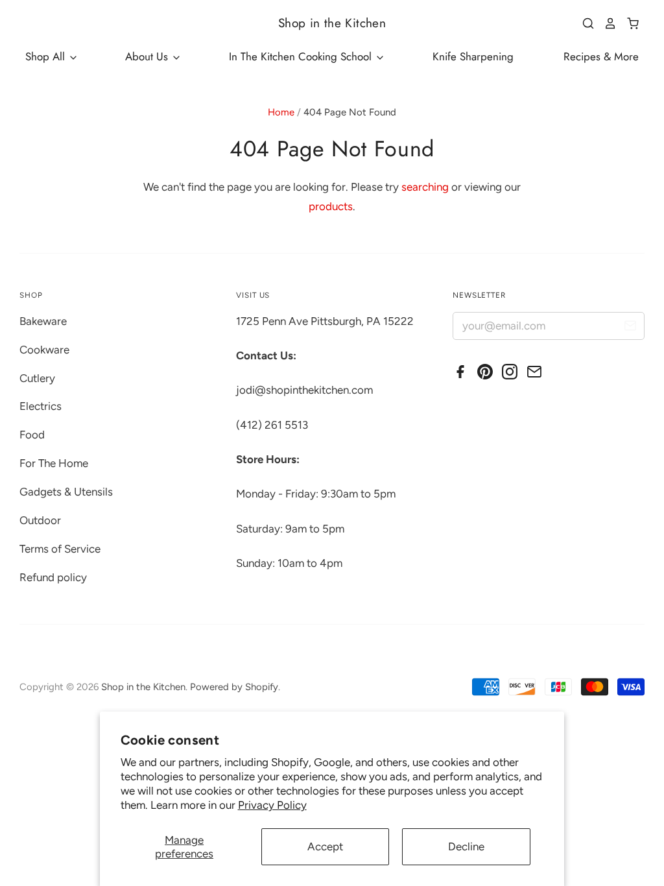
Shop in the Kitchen (332, 23)
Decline (466, 846)
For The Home (53, 463)
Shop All (46, 56)
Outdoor (40, 520)
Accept (325, 846)
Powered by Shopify (234, 687)
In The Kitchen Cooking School (302, 56)
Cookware (44, 349)
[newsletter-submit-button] (630, 328)
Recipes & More (601, 56)
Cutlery (37, 378)
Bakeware (43, 321)
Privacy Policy (272, 804)
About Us (148, 56)
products (331, 206)
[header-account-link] (606, 23)
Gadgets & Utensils (66, 491)
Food (32, 434)
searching (425, 186)
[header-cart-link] (628, 23)
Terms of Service (60, 548)
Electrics (40, 406)
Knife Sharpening (473, 56)
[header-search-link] (584, 23)
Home (281, 112)
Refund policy (53, 577)
